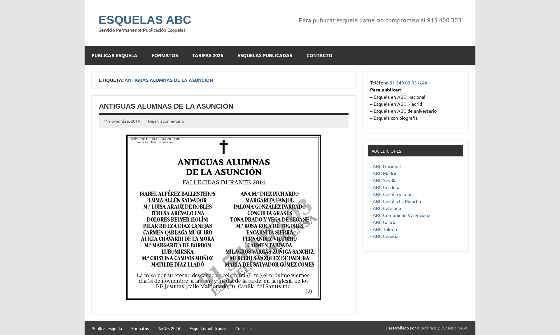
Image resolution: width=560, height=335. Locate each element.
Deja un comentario (166, 121)
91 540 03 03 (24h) (409, 82)
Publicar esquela (114, 55)
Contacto (319, 55)
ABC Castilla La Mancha (397, 201)
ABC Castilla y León (393, 194)
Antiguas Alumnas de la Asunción (166, 106)
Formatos (165, 55)
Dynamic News (454, 327)
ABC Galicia (384, 222)
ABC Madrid (385, 173)
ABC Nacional (387, 166)
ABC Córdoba (386, 187)
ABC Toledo (385, 229)
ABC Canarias (386, 236)
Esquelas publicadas (264, 55)
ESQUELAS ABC (145, 19)
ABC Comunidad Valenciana (401, 215)
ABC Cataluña (387, 208)
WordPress (427, 327)
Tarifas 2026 (207, 55)
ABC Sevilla (384, 180)
